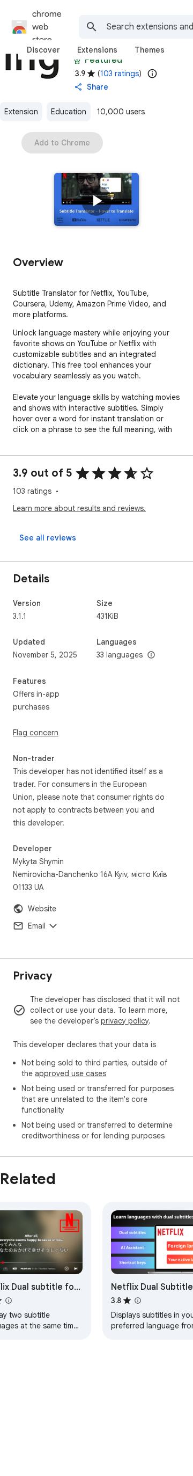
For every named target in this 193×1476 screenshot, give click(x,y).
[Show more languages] (151, 655)
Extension (21, 111)
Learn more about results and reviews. (79, 508)
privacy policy (125, 1021)
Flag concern (35, 732)
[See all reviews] (48, 538)
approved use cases (70, 1073)
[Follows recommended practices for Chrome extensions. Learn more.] (77, 60)
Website (42, 909)
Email (37, 926)
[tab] (43, 50)
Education (68, 111)
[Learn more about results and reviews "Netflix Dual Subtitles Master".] (138, 1300)
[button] (96, 200)
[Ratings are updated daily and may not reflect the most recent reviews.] (152, 73)
